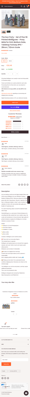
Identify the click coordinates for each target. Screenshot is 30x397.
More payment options (15, 110)
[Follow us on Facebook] (2, 378)
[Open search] (21, 6)
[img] (4, 141)
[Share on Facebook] (19, 185)
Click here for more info (6, 93)
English (3, 371)
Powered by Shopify (5, 393)
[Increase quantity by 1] (17, 73)
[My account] (24, 6)
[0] (27, 6)
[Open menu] (2, 6)
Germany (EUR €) (13, 371)
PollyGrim (4, 53)
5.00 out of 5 (19, 116)
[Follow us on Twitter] (5, 378)
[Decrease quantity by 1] (8, 73)
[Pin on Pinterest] (22, 185)
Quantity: (3, 73)
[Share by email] (28, 185)
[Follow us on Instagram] (8, 378)
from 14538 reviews (15, 297)
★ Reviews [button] (28, 199)
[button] (4, 50)
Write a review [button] (15, 132)
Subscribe (6, 364)
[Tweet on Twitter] (25, 185)
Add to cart (15, 102)
